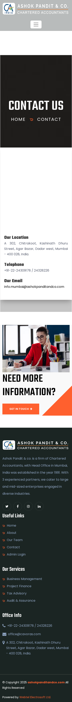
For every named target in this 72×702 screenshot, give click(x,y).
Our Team (15, 540)
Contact (49, 119)
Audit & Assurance (21, 601)
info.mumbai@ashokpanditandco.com (34, 286)
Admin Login (16, 554)
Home (18, 119)
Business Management (24, 579)
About (11, 533)
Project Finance (19, 586)
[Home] (36, 8)
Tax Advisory (17, 593)
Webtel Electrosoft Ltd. (35, 697)
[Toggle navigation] (36, 24)
